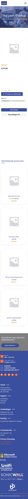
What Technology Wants (14, 277)
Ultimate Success (14, 196)
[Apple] (12, 374)
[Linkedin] (1, 374)
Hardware (3, 401)
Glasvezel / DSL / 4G (6, 412)
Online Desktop (5, 388)
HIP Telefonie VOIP (6, 433)
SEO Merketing (14, 101)
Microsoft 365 (4, 392)
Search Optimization (14, 318)
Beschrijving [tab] (14, 110)
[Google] (5, 374)
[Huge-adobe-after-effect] (16, 374)
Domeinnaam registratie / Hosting (10, 421)
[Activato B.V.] (4, 3)
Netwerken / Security (6, 414)
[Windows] (9, 374)
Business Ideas (14, 237)
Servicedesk (4, 399)
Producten (11, 19)
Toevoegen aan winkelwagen (13, 94)
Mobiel (2, 435)
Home (3, 19)
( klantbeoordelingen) (15, 65)
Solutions (22, 101)
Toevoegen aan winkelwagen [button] (23, 170)
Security (2, 403)
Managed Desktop (6, 390)
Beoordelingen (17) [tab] (14, 114)
